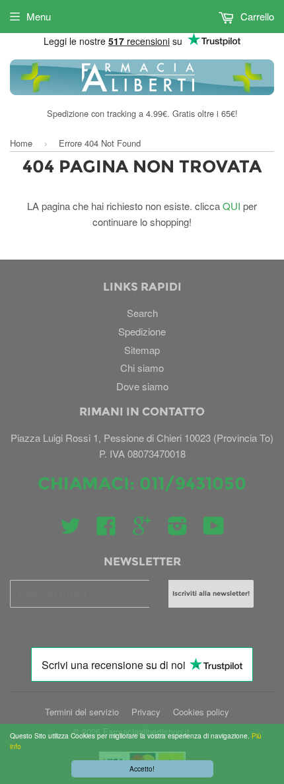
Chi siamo (142, 367)
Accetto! (142, 768)
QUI (231, 206)
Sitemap (142, 350)
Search (142, 313)
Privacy (145, 711)
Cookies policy (201, 711)
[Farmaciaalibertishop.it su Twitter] (71, 529)
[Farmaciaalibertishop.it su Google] (142, 529)
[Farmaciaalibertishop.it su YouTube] (213, 529)
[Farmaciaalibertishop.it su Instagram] (178, 529)
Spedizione (142, 331)
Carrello (256, 16)
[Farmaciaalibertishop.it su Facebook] (106, 529)
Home (21, 143)
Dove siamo (142, 386)
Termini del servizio (82, 711)
